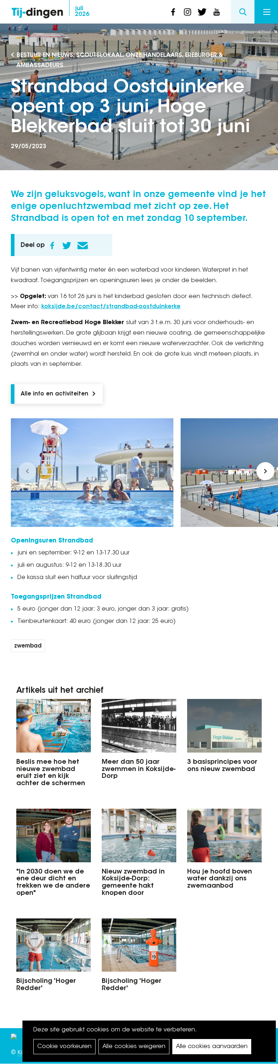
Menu (266, 12)
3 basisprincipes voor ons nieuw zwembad (222, 766)
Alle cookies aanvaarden (212, 1047)
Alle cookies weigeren (133, 1047)
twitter (202, 12)
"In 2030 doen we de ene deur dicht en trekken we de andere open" (53, 883)
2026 (82, 11)
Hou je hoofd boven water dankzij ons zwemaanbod (219, 879)
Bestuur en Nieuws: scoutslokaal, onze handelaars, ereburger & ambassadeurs (119, 61)
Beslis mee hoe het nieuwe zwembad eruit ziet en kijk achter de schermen (50, 773)
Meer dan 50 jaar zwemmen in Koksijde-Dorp (139, 769)
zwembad (28, 646)
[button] (27, 471)
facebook (173, 12)
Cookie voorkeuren (64, 1047)
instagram (187, 12)
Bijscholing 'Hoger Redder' (46, 985)
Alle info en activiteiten (54, 394)
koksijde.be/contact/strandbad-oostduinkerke (111, 307)
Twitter (66, 245)
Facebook (52, 245)
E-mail (82, 245)
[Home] (37, 11)
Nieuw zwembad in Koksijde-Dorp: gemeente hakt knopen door (133, 883)
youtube (216, 12)
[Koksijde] (14, 1039)
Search (242, 12)
